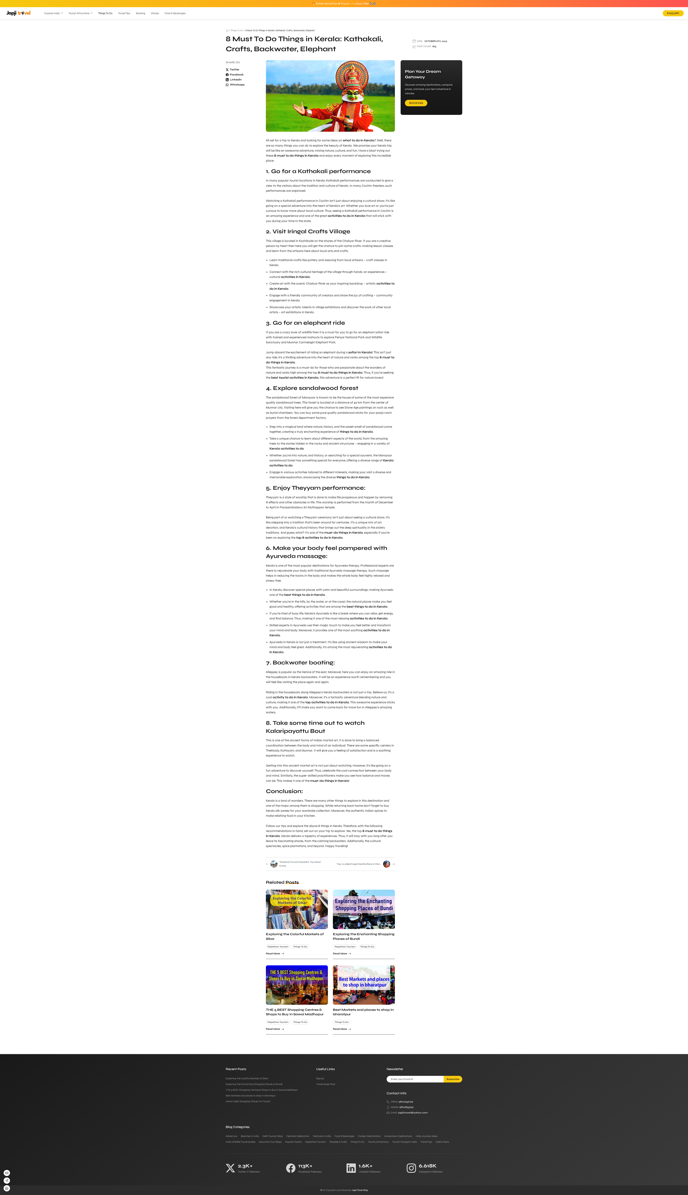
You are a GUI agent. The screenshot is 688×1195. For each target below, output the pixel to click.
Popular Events (293, 1141)
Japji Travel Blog (360, 1190)
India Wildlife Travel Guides (240, 1141)
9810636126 (406, 1101)
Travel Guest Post (325, 1084)
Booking (140, 13)
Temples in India (338, 1141)
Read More (273, 953)
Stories (155, 13)
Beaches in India (250, 1136)
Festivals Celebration (297, 1136)
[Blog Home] (227, 30)
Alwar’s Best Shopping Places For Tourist (248, 1101)
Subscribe (452, 1079)
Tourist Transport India (404, 1141)
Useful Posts (442, 1141)
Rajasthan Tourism (278, 946)
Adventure (231, 1136)
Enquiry (673, 13)
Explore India (52, 13)
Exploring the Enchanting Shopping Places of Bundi (254, 1084)
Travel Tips (124, 13)
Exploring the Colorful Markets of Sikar (247, 1078)
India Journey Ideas (426, 1136)
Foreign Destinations (369, 1136)
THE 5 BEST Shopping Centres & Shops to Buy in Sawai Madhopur (262, 1089)
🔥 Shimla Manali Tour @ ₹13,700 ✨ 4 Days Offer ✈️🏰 (344, 3)
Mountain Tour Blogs (270, 1141)
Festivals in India (322, 1136)
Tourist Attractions (79, 13)
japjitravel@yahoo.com (413, 1112)
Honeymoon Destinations (398, 1136)
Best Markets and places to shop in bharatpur (251, 1095)
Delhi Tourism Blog (272, 1136)
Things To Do (105, 13)
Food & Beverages (175, 13)
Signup (320, 1078)
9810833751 (406, 1107)
